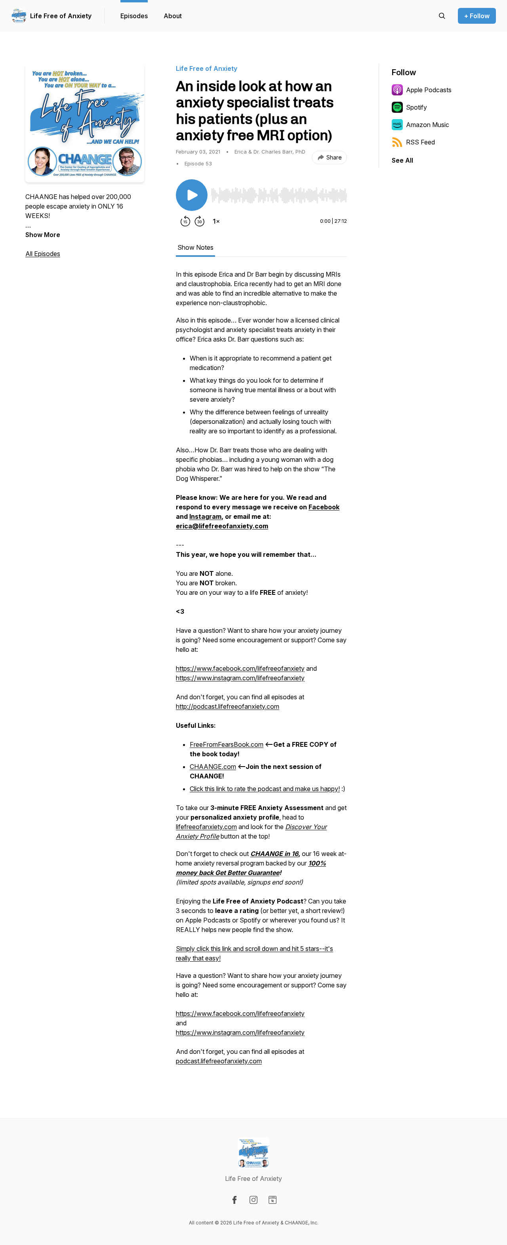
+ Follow (477, 16)
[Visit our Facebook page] (234, 1200)
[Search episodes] (442, 16)
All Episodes (42, 254)
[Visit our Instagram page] (253, 1200)
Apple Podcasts (429, 90)
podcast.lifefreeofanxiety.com (219, 1061)
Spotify (416, 107)
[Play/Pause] (192, 195)
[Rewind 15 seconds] (185, 221)
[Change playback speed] (216, 221)
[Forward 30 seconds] (199, 221)
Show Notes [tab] (195, 247)
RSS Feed (420, 142)
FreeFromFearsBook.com (226, 744)
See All (402, 160)
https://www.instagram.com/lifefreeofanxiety (240, 678)
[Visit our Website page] (272, 1200)
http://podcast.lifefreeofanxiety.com (227, 706)
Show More (42, 235)
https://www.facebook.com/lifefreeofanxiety (240, 668)
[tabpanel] (261, 671)
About (173, 16)
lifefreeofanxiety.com (206, 827)
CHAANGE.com (213, 767)
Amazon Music (427, 125)
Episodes (134, 16)
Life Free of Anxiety (60, 16)
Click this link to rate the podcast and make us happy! (265, 789)
